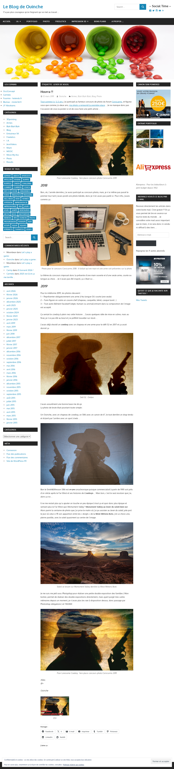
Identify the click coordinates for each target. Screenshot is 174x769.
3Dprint (7, 176)
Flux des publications (16, 454)
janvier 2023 (12, 319)
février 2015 (12, 419)
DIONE (15, 191)
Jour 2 (7, 210)
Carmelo (7, 95)
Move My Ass (13, 155)
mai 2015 (11, 408)
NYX (15, 218)
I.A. (17, 21)
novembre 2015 (14, 387)
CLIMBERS (18, 187)
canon (17, 183)
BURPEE (26, 180)
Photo (46, 21)
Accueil (6, 21)
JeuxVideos (12, 144)
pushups (22, 222)
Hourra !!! (47, 92)
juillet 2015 (11, 401)
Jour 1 (26, 206)
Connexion (12, 450)
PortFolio (32, 21)
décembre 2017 (13, 337)
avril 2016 (11, 369)
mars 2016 (11, 373)
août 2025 (11, 305)
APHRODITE (26, 176)
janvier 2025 (12, 309)
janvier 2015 (12, 422)
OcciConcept (9, 91)
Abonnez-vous (146, 243)
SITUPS (7, 225)
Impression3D (10, 206)
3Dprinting (11, 119)
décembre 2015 (13, 383)
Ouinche (62, 96)
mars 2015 (11, 415)
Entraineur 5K (13, 133)
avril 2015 (11, 412)
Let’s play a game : (28, 259)
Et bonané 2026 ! (25, 270)
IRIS (20, 206)
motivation (24, 214)
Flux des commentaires (17, 457)
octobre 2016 (12, 358)
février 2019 (12, 330)
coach (27, 187)
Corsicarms (117, 101)
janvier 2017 (12, 348)
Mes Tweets (141, 300)
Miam (9, 148)
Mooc (14, 214)
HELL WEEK (8, 199)
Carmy (9, 270)
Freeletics (60, 21)
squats (23, 225)
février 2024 (12, 316)
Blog (94, 96)
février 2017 (12, 344)
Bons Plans (100, 21)
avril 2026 (11, 291)
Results (10, 162)
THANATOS (19, 229)
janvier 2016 (12, 380)
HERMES (25, 199)
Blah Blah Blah (84, 96)
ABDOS (16, 176)
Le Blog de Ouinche (23, 6)
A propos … (118, 21)
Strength (8, 229)
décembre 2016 (13, 351)
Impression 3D (79, 21)
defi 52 (7, 191)
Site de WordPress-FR (17, 461)
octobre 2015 (12, 390)
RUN (30, 222)
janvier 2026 (12, 298)
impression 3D (21, 203)
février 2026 (12, 294)
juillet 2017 (11, 341)
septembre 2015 (14, 394)
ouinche (23, 218)
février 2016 (12, 376)
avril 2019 (11, 323)
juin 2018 (11, 333)
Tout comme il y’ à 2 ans (52, 101)
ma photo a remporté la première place (87, 105)
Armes (74, 96)
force (6, 195)
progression (10, 222)
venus (29, 229)
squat (15, 225)
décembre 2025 (14, 301)
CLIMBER (7, 187)
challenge (27, 183)
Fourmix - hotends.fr (12, 98)
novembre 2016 (14, 355)
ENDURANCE (25, 191)
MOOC (10, 151)
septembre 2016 (14, 362)
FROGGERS (27, 195)
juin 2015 (11, 405)
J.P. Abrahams (9, 105)
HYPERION (8, 203)
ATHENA (17, 180)
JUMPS (14, 210)
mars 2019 (11, 326)
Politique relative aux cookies (73, 765)
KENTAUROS (24, 210)
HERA (17, 199)
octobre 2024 (13, 312)
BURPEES (7, 183)
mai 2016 (11, 365)
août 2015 (11, 398)
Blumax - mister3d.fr (12, 102)
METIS (6, 214)
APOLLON (8, 180)
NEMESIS (7, 218)
